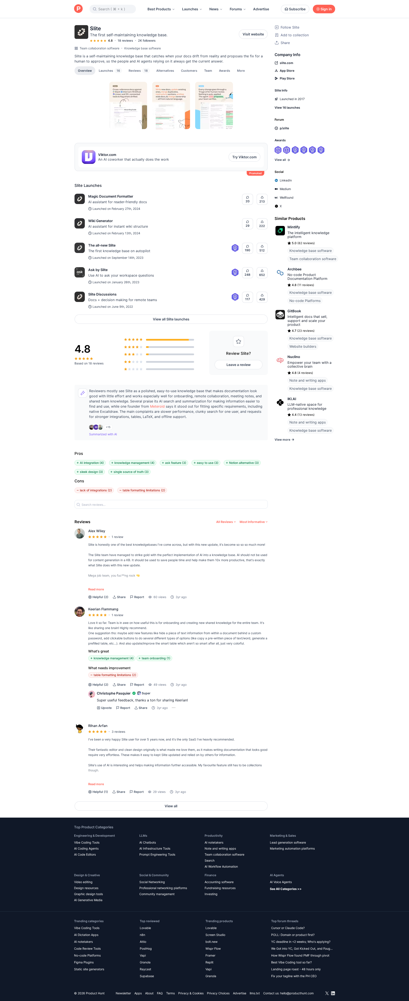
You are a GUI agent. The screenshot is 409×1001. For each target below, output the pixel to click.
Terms (170, 993)
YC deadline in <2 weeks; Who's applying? (300, 941)
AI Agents (277, 875)
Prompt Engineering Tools (157, 854)
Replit (209, 962)
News (214, 9)
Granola (145, 962)
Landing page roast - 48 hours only (296, 969)
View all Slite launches (171, 319)
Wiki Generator (100, 221)
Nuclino (293, 357)
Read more (96, 589)
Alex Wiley (96, 531)
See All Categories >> (286, 889)
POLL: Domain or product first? (293, 935)
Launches (190, 9)
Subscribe (297, 9)
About (149, 993)
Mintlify (293, 227)
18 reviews (125, 40)
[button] (241, 70)
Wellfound (286, 197)
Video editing (83, 882)
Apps (138, 993)
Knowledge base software (142, 48)
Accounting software (219, 882)
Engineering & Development (94, 835)
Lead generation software (288, 842)
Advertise (261, 9)
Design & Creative (87, 875)
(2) (100, 597)
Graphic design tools (88, 894)
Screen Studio (215, 935)
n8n (142, 935)
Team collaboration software (99, 48)
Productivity (214, 835)
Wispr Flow (213, 948)
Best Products (159, 9)
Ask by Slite (98, 270)
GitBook (294, 311)
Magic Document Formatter (110, 196)
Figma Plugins (84, 962)
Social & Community (154, 875)
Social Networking (152, 882)
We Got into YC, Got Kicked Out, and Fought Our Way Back (302, 949)
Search (209, 860)
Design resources (86, 888)
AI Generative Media (88, 900)
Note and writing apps (307, 380)
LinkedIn (286, 180)
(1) (100, 792)
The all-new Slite (102, 245)
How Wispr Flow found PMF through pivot (300, 955)
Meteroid (157, 406)
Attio (143, 941)
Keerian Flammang (103, 609)
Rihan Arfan (98, 726)
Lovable (145, 928)
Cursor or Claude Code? (288, 928)
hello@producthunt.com (297, 993)
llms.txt (255, 993)
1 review (117, 537)
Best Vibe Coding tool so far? (291, 962)
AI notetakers (214, 842)
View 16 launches (287, 107)
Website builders (302, 346)
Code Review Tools (87, 948)
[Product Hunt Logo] (78, 9)
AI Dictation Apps (86, 935)
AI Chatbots (147, 842)
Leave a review (239, 365)
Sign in (326, 9)
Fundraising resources (220, 888)
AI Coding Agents (86, 848)
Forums (236, 9)
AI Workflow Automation (221, 866)
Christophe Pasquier (114, 693)
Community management (157, 894)
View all (171, 806)
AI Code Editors (85, 854)
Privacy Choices (218, 993)
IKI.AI (291, 399)
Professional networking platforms (163, 888)
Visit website (253, 34)
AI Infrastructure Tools (154, 848)
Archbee (294, 269)
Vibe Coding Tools (86, 842)
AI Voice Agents (281, 882)
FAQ (160, 993)
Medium (285, 189)
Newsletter (123, 993)
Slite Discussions (102, 294)
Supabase (147, 976)
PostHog (146, 948)
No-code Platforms (305, 301)
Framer (210, 955)
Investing (211, 894)
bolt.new (211, 941)
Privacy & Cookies (191, 993)
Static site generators (89, 969)
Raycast (145, 969)
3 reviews (118, 731)
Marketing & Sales (283, 835)
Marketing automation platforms (292, 848)
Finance (210, 875)
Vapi (143, 955)
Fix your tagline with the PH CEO (294, 976)
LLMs (143, 835)
